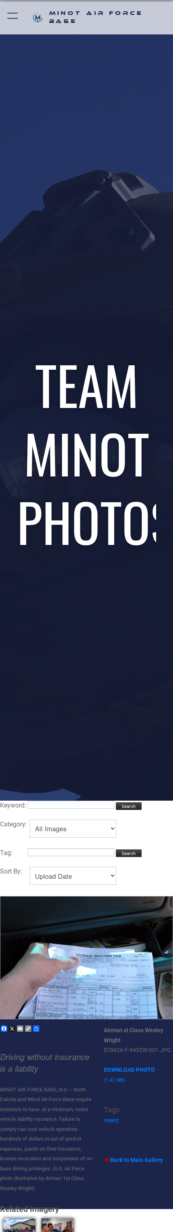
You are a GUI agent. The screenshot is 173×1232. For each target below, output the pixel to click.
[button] (13, 17)
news (111, 1120)
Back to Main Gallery (136, 1160)
